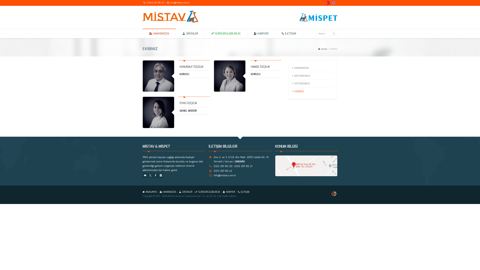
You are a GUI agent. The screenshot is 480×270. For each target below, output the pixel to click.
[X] (150, 175)
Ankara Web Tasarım (335, 194)
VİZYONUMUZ (302, 83)
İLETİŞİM (290, 33)
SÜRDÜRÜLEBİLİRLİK (228, 33)
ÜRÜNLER (192, 33)
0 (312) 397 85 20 (155, 2)
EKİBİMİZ (299, 91)
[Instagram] (160, 175)
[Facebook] (155, 175)
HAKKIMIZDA (161, 33)
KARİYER (263, 33)
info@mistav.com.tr (180, 2)
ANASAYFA (151, 192)
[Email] (145, 175)
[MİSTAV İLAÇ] (170, 21)
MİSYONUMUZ (302, 75)
